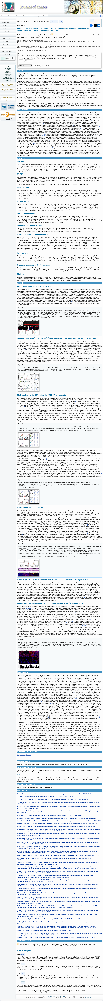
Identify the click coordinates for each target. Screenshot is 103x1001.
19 (32, 143)
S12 (44, 634)
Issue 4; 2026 (5, 35)
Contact (45, 16)
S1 (27, 346)
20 (38, 192)
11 (99, 129)
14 (42, 135)
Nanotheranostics (8, 100)
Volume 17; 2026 (7, 38)
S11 (66, 622)
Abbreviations (8, 77)
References (8, 80)
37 (79, 715)
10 (82, 128)
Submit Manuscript (28, 16)
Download (37, 66)
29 (72, 621)
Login (38, 16)
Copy (20, 61)
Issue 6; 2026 (5, 28)
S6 (101, 473)
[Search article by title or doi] (13, 58)
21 (34, 143)
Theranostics (8, 94)
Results (8, 71)
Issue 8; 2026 (5, 22)
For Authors (17, 16)
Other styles (28, 61)
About (9, 16)
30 (31, 608)
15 (54, 145)
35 (52, 703)
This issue (54, 21)
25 (59, 206)
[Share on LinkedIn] (98, 25)
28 (29, 608)
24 (53, 148)
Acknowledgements (8, 78)
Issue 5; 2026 (5, 32)
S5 (32, 453)
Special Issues (6, 54)
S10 (85, 597)
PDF (92, 20)
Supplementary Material (8, 74)
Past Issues (5, 41)
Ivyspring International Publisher (56, 996)
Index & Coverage (7, 51)
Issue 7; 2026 (5, 25)
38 (48, 717)
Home (3, 16)
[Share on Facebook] (91, 25)
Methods (7, 69)
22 (52, 148)
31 (95, 691)
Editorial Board (6, 45)
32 (74, 692)
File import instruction (46, 66)
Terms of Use (88, 997)
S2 (79, 415)
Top (8, 66)
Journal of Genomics (8, 97)
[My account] (100, 15)
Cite (61, 21)
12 (42, 134)
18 (95, 135)
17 (44, 135)
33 (50, 703)
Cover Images (6, 48)
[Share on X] (95, 25)
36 (39, 714)
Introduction (8, 68)
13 (45, 134)
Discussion (8, 72)
